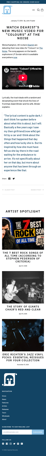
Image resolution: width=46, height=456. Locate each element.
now (15, 57)
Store (4, 396)
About (4, 419)
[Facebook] (7, 444)
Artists (4, 406)
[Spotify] (18, 444)
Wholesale (5, 416)
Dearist (31, 45)
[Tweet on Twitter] (14, 179)
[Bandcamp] (3, 444)
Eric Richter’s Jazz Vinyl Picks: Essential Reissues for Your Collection (23, 357)
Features (5, 403)
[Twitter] (14, 444)
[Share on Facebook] (9, 179)
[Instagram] (11, 444)
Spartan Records (12, 450)
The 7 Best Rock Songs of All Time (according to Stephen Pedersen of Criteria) (23, 257)
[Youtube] (22, 444)
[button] (38, 10)
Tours (4, 413)
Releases (5, 409)
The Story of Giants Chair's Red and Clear (23, 308)
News (4, 399)
